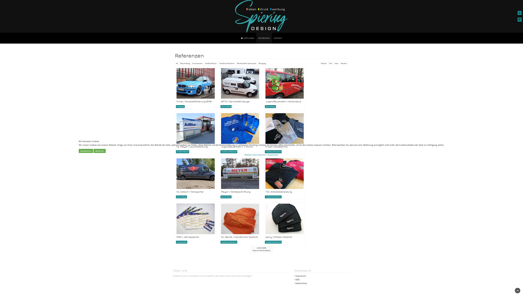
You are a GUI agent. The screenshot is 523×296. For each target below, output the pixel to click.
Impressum (273, 154)
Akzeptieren (85, 151)
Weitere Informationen (255, 154)
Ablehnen (99, 151)
